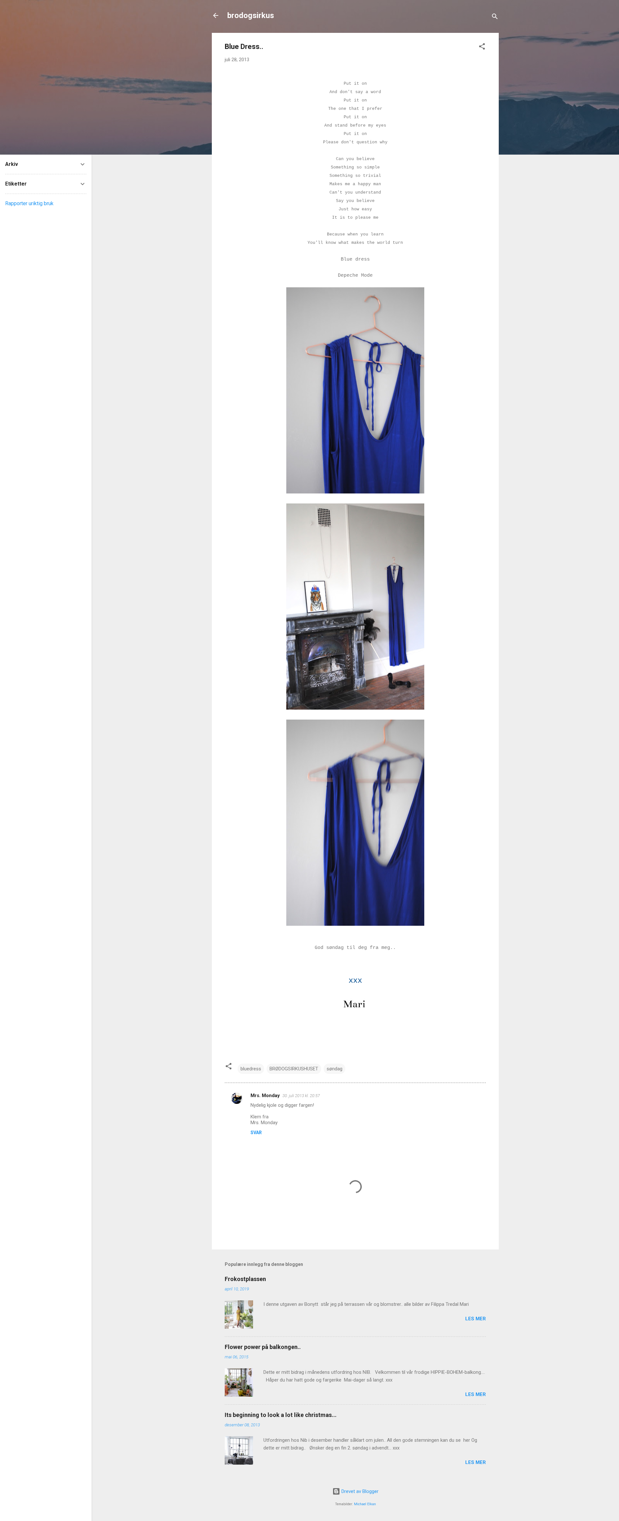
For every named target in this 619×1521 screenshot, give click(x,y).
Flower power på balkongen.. (263, 1347)
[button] (482, 48)
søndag (334, 1069)
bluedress (251, 1069)
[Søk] (495, 17)
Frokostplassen (245, 1279)
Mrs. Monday (265, 1095)
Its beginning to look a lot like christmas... (281, 1414)
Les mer (475, 1319)
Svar (256, 1132)
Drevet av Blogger (359, 1491)
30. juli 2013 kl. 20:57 (301, 1095)
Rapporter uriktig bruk (29, 203)
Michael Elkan (365, 1504)
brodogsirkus (250, 15)
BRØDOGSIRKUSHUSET (294, 1069)
